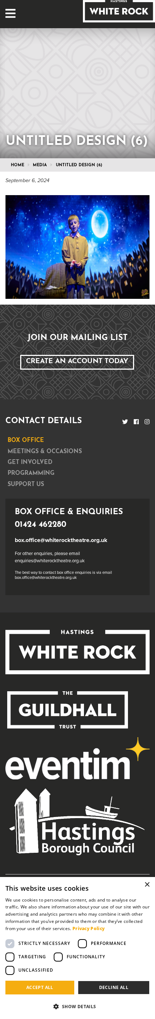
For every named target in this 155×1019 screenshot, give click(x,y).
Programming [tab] (31, 473)
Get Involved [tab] (30, 462)
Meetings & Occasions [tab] (45, 452)
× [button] (147, 884)
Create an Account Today (77, 361)
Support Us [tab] (26, 484)
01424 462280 (40, 525)
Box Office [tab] (26, 440)
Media (40, 165)
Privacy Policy (88, 928)
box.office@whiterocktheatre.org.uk (61, 540)
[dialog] (77, 948)
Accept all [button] (39, 987)
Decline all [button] (113, 987)
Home (17, 165)
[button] (77, 1006)
